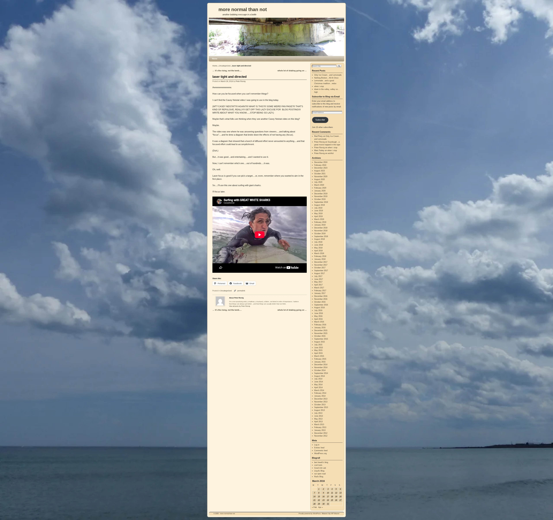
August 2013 (319, 410)
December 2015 (320, 330)
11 (332, 493)
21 (314, 500)
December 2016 (320, 296)
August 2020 (319, 179)
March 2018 (319, 253)
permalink (241, 291)
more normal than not (242, 9)
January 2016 (319, 327)
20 (340, 497)
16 (323, 497)
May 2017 (318, 282)
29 (319, 504)
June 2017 (318, 279)
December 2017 (320, 262)
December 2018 (320, 228)
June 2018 (318, 245)
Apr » (320, 507)
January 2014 (319, 396)
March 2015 (319, 356)
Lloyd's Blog (319, 471)
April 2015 (318, 353)
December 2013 (320, 399)
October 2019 (319, 199)
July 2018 (318, 242)
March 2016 (319, 322)
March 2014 (319, 390)
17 (328, 497)
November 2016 (320, 299)
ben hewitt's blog (321, 462)
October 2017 (319, 268)
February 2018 (320, 256)
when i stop (319, 86)
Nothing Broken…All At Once (326, 78)
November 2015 (320, 333)
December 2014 (320, 364)
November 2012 (320, 436)
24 (328, 500)
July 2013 (318, 413)
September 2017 (321, 270)
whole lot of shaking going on (292, 71)
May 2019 (318, 213)
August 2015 (319, 342)
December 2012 (320, 433)
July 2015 (318, 345)
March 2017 (319, 288)
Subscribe (320, 120)
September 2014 (321, 373)
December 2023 (320, 168)
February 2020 (320, 188)
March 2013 (319, 424)
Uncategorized (224, 66)
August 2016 (319, 307)
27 (340, 500)
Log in (316, 445)
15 (319, 497)
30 (323, 504)
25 (332, 500)
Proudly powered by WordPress (310, 513)
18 (332, 497)
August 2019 (319, 205)
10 (328, 493)
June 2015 (318, 347)
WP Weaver (335, 513)
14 (314, 497)
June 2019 (318, 211)
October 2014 (319, 370)
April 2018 (318, 251)
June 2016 (318, 313)
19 (336, 497)
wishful (331, 153)
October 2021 (319, 174)
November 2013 (320, 402)
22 (319, 500)
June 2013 (318, 416)
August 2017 (319, 273)
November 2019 (320, 196)
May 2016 (318, 316)
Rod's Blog (318, 477)
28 (314, 504)
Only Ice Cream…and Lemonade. (328, 75)
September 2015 (321, 339)
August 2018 (319, 239)
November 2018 (320, 231)
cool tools (318, 465)
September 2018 (321, 236)
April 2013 (318, 421)
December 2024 (320, 162)
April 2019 (318, 216)
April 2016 (318, 319)
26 (336, 500)
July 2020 (318, 182)
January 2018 (319, 259)
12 (336, 493)
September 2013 (321, 407)
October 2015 (319, 336)
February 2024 (320, 165)
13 (340, 493)
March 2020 (319, 185)
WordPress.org (320, 453)
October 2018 (319, 233)
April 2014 (318, 387)
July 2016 (318, 310)
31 (328, 504)
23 (323, 500)
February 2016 (320, 325)
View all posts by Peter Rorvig (239, 306)
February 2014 (320, 393)
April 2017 (318, 285)
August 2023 (319, 171)
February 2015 (320, 359)
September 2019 (321, 202)
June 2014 (318, 382)
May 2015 (318, 350)
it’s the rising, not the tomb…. (227, 71)
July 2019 (318, 208)
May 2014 (318, 384)
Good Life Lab (320, 468)
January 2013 (319, 430)
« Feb (314, 507)
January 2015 (319, 362)
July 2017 (318, 276)
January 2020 (319, 191)
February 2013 (320, 427)
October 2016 (319, 302)
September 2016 (321, 305)
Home (214, 59)
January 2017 (319, 293)
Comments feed (320, 450)
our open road (320, 474)
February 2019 (320, 222)
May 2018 (318, 248)
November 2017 (320, 265)
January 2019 (319, 225)
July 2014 (318, 379)
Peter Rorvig (241, 81)
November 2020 (320, 176)
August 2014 (319, 376)
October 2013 (319, 405)
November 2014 (320, 367)
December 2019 (320, 194)
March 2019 (319, 219)
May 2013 (318, 419)
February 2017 (320, 290)
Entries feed (319, 448)
